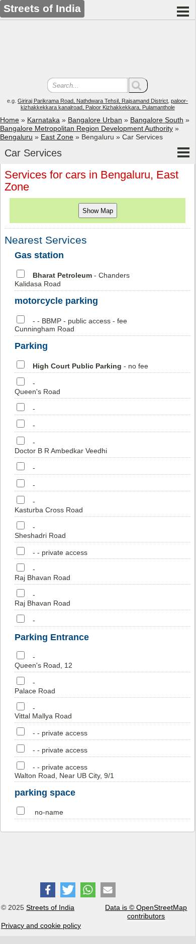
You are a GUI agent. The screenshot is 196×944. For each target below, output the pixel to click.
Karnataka (43, 120)
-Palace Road (35, 686)
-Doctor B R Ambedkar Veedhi (61, 446)
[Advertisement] (97, 50)
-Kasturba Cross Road (49, 505)
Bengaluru (16, 137)
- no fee (90, 366)
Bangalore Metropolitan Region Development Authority (86, 128)
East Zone (57, 137)
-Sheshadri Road (40, 531)
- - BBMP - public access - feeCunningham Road (71, 325)
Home (9, 120)
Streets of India (50, 907)
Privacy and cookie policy (41, 925)
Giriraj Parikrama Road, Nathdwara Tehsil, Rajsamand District (93, 101)
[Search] (138, 85)
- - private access (60, 552)
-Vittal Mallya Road (43, 712)
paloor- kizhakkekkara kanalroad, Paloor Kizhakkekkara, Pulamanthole (104, 104)
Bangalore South (156, 120)
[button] (47, 889)
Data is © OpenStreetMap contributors (146, 911)
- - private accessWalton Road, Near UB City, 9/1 (64, 771)
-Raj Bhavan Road (42, 573)
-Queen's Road (37, 387)
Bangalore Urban (95, 120)
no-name (49, 812)
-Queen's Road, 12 (43, 661)
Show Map (97, 211)
